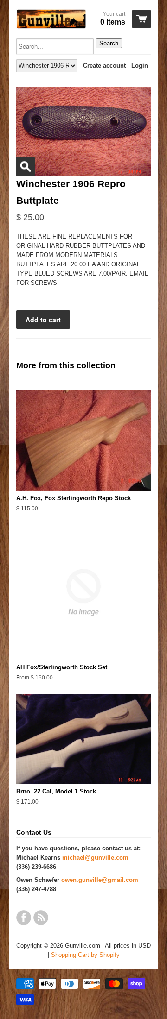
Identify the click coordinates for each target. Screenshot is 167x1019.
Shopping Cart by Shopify (85, 954)
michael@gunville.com (95, 857)
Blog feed (40, 917)
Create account (104, 65)
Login (139, 65)
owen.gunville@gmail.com (99, 879)
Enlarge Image (25, 166)
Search (108, 43)
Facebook (23, 917)
